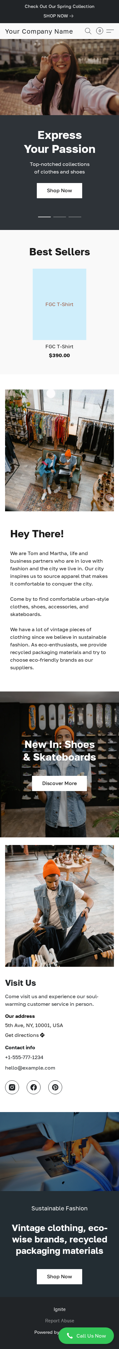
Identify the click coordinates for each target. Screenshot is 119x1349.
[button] (59, 1335)
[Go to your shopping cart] (101, 31)
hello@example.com (30, 1067)
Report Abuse (59, 1321)
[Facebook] (34, 1087)
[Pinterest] (55, 1087)
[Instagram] (12, 1087)
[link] (59, 16)
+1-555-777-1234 (24, 1057)
